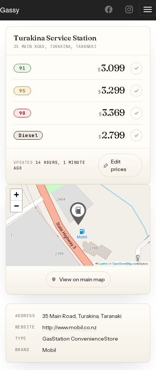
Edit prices (118, 165)
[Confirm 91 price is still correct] (136, 68)
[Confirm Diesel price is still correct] (136, 136)
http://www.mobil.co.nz (69, 327)
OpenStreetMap (122, 263)
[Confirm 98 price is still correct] (136, 113)
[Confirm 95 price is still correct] (136, 91)
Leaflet (102, 263)
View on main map (82, 279)
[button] (78, 213)
